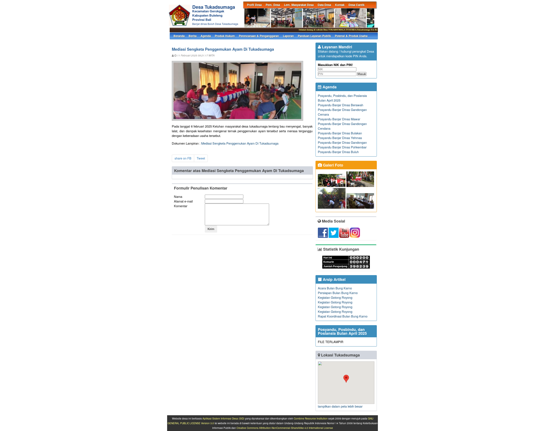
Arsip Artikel (334, 279)
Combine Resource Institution (311, 418)
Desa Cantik (356, 5)
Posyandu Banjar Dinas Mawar (339, 119)
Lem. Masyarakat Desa (299, 5)
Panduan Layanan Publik (314, 36)
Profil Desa (254, 5)
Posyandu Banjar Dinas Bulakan (340, 133)
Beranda (179, 36)
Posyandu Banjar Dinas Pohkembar (342, 147)
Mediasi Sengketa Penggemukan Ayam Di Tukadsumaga (239, 143)
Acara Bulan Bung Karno (335, 288)
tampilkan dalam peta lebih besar (340, 406)
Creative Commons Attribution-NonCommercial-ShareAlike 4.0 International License (285, 428)
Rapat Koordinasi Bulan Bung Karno (342, 316)
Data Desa (324, 5)
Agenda (206, 36)
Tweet (201, 158)
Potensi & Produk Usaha (351, 36)
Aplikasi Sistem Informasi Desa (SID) (223, 418)
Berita (192, 36)
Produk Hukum (225, 36)
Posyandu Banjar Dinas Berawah (340, 105)
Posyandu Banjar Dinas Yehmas (340, 137)
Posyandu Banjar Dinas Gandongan (342, 142)
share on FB (183, 158)
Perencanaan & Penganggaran (259, 36)
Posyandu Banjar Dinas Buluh (338, 151)
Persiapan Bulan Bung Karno (338, 292)
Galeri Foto (332, 165)
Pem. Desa (273, 5)
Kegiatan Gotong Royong (335, 297)
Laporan (288, 36)
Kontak (339, 5)
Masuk (362, 74)
